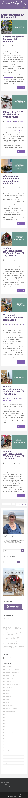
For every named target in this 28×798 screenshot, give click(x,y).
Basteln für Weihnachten (12, 678)
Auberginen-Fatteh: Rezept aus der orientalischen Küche (13, 633)
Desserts (8, 690)
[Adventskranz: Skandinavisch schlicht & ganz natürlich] (14, 166)
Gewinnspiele (9, 705)
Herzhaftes (8, 714)
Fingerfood (8, 696)
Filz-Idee (19, 131)
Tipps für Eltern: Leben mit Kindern (15, 760)
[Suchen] (22, 550)
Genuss (7, 702)
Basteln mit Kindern (11, 681)
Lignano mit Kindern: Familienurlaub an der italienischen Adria (14, 646)
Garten (7, 699)
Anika (14, 46)
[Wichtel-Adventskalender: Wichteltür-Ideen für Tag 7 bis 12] (14, 442)
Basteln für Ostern (10, 675)
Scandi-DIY (8, 751)
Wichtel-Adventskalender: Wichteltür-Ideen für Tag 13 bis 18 (14, 390)
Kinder (7, 720)
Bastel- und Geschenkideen (13, 672)
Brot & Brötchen (10, 687)
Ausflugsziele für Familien (12, 669)
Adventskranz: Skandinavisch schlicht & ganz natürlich (11, 180)
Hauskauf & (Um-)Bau (11, 708)
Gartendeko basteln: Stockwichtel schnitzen (13, 39)
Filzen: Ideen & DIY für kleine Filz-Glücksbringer (13, 114)
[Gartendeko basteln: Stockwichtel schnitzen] (14, 27)
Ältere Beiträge (21, 504)
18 (13, 504)
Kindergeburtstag (10, 727)
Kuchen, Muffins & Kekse (12, 733)
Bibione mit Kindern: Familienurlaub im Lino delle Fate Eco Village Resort (14, 638)
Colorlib (9, 796)
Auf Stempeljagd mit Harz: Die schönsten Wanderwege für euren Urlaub (12, 628)
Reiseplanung (9, 739)
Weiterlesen (21, 87)
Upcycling (8, 763)
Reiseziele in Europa (11, 745)
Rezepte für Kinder (10, 748)
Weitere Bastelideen (11, 766)
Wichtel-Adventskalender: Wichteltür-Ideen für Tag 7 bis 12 (14, 455)
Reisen (7, 736)
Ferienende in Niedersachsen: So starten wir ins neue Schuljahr (12, 642)
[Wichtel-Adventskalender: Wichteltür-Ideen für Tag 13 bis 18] (14, 377)
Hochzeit (8, 717)
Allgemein (8, 666)
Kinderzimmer (9, 730)
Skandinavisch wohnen (12, 754)
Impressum (11, 794)
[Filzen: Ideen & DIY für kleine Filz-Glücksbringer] (14, 102)
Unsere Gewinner (8, 618)
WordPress (18, 796)
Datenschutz (17, 794)
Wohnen (8, 769)
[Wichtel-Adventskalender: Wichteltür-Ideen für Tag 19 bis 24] (14, 239)
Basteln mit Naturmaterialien (13, 684)
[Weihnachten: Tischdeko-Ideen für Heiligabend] (14, 305)
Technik (8, 757)
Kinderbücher (9, 723)
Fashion (8, 693)
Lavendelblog (6, 794)
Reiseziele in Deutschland (12, 742)
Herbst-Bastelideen (11, 711)
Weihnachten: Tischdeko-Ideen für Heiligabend (13, 317)
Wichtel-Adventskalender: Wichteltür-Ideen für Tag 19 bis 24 (14, 252)
